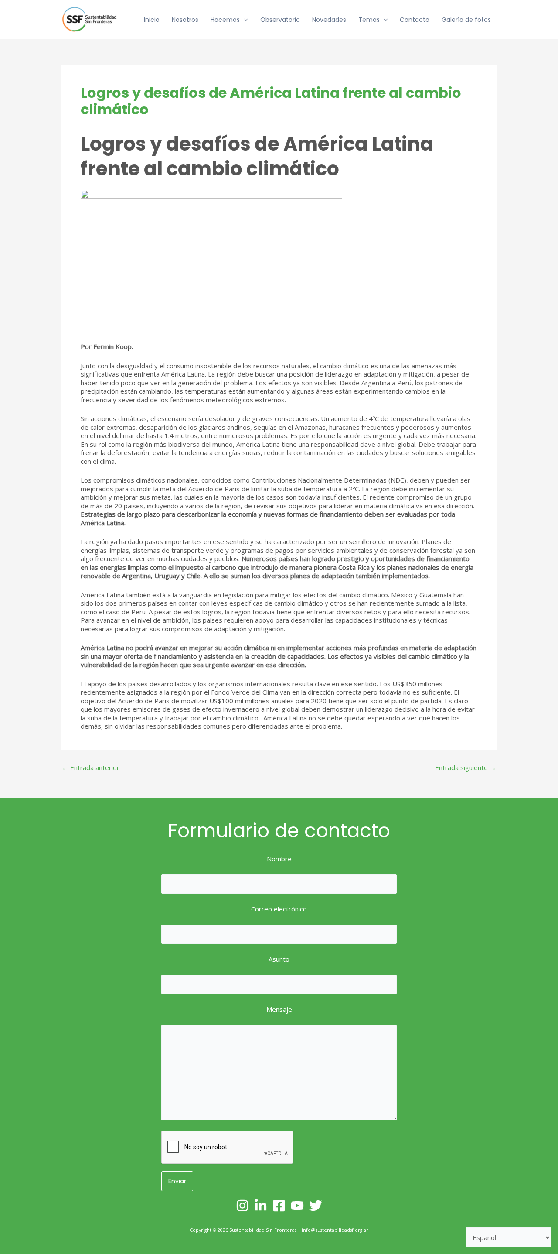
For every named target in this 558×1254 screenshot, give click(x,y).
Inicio (152, 19)
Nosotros (185, 19)
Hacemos (225, 19)
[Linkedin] (260, 1205)
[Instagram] (242, 1205)
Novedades (329, 19)
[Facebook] (279, 1205)
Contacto (414, 19)
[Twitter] (315, 1205)
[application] (244, 20)
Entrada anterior (90, 767)
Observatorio (280, 19)
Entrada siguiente (465, 767)
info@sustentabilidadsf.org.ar (335, 1230)
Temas (369, 19)
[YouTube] (297, 1205)
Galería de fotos (466, 19)
